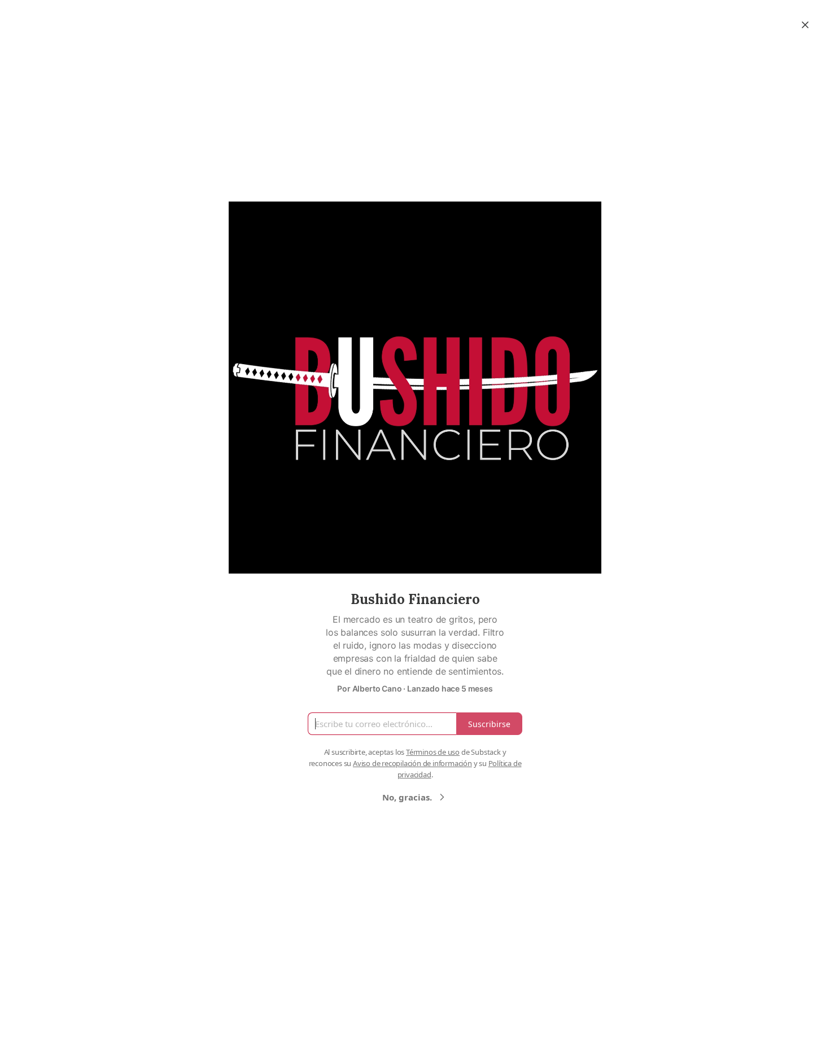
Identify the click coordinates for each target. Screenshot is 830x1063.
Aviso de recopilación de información (412, 763)
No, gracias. (407, 797)
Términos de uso (433, 752)
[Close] (805, 25)
